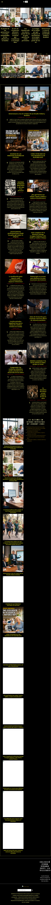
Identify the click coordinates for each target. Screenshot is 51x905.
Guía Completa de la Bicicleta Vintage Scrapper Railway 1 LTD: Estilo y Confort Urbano (38, 235)
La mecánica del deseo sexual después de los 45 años (43, 393)
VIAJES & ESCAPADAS (16, 329)
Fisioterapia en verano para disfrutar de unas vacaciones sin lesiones (38, 278)
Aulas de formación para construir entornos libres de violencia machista (38, 318)
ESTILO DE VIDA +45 (16, 160)
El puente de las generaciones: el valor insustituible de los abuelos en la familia (5, 34)
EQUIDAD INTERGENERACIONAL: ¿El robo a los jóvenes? (20, 186)
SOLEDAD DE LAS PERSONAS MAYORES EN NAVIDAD (15, 155)
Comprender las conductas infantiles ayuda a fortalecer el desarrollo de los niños (16, 370)
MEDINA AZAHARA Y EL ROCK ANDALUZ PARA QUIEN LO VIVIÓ (38, 362)
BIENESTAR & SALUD (41, 159)
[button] (32, 890)
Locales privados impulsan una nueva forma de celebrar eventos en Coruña (16, 324)
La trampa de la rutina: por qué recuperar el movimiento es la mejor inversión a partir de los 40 (35, 35)
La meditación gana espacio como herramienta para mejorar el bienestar (16, 279)
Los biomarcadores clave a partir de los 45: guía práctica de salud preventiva (25, 34)
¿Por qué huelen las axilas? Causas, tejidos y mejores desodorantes (38, 196)
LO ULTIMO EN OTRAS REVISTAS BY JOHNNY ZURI (36, 421)
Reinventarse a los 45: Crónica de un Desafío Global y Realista (46, 33)
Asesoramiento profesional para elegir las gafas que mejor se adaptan (16, 234)
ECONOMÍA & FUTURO (31, 117)
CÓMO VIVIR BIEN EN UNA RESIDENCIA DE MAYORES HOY (38, 155)
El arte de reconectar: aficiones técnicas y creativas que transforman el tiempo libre (15, 35)
